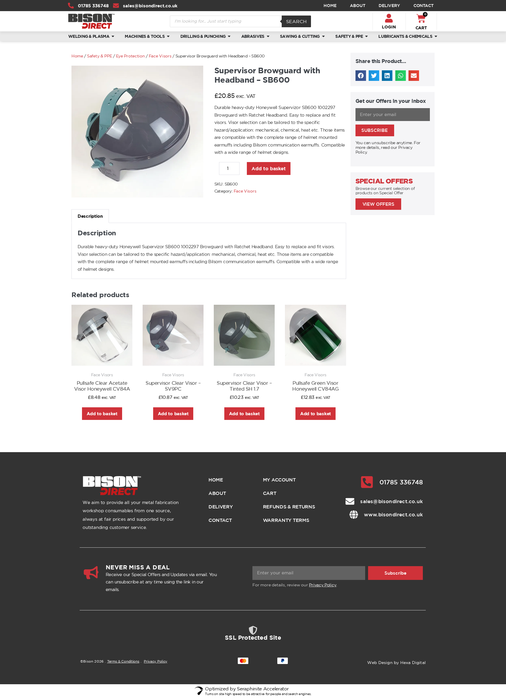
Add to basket (269, 168)
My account (279, 479)
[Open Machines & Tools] (168, 36)
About (357, 5)
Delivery (389, 5)
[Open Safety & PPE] (366, 36)
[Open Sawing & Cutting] (323, 36)
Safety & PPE (99, 56)
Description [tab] (90, 216)
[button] (360, 75)
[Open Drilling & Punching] (229, 36)
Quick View (102, 357)
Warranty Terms (286, 520)
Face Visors (160, 56)
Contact (423, 5)
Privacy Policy (322, 585)
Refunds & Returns (289, 506)
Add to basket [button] (102, 413)
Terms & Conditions (123, 661)
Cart (269, 493)
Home (330, 5)
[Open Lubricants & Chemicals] (436, 36)
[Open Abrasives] (268, 36)
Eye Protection (130, 56)
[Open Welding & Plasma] (113, 36)
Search (296, 21)
